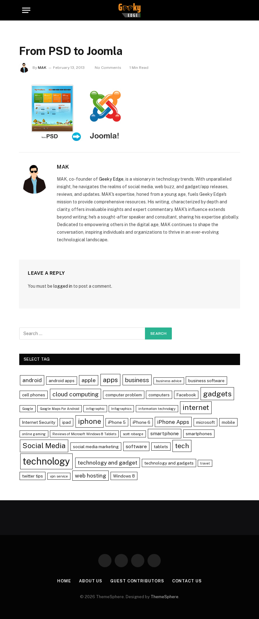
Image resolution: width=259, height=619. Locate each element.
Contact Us (187, 581)
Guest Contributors (137, 581)
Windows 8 (124, 475)
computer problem (123, 394)
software (136, 446)
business (137, 379)
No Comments (108, 67)
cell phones (33, 394)
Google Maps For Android (59, 409)
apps (110, 380)
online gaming (34, 434)
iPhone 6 (141, 422)
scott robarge (133, 434)
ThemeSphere (164, 596)
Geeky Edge (111, 179)
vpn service (59, 476)
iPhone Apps (173, 421)
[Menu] (26, 10)
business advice (169, 381)
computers (159, 394)
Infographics (121, 409)
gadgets (217, 393)
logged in (62, 286)
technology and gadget (107, 462)
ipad (66, 422)
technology (46, 461)
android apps (62, 380)
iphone (89, 421)
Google (27, 409)
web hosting (90, 475)
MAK (42, 67)
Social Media (44, 446)
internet (196, 407)
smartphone (164, 433)
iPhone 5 (117, 422)
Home (64, 581)
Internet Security (38, 422)
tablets (161, 446)
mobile (228, 422)
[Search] (234, 10)
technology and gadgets (169, 463)
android (32, 380)
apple (88, 380)
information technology (157, 409)
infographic (95, 409)
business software (206, 380)
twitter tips (32, 475)
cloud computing (75, 394)
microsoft (205, 422)
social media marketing (96, 446)
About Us (90, 581)
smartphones (199, 433)
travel (205, 463)
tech (182, 446)
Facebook (186, 394)
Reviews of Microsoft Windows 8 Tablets (84, 434)
